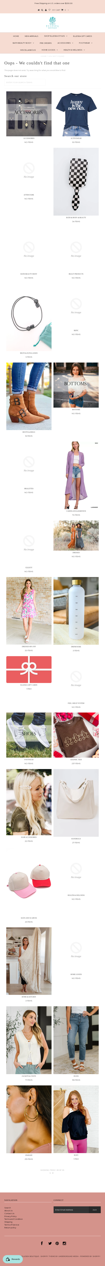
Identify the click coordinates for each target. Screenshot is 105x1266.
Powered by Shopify (90, 1256)
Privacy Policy (10, 1216)
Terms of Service (11, 1225)
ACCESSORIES (64, 43)
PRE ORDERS (46, 43)
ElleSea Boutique (31, 1256)
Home (44, 56)
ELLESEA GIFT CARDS (82, 36)
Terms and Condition (13, 1219)
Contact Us (9, 1213)
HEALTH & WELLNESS (73, 50)
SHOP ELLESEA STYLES (54, 36)
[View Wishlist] (49, 10)
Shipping (8, 1222)
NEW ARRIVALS (31, 36)
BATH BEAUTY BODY (22, 43)
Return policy (10, 1228)
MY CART (59, 10)
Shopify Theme (48, 1256)
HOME (16, 36)
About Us (8, 1210)
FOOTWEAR (84, 43)
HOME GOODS (48, 50)
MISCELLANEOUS (28, 50)
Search (7, 1208)
